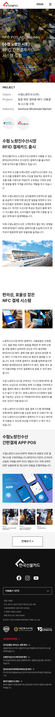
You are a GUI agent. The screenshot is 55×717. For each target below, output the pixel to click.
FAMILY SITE (12, 590)
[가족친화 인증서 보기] (23, 629)
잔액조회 (39, 4)
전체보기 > (27, 541)
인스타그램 (27, 578)
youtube (36, 578)
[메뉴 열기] (49, 4)
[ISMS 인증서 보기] (6, 629)
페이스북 (19, 578)
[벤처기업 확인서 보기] (44, 629)
